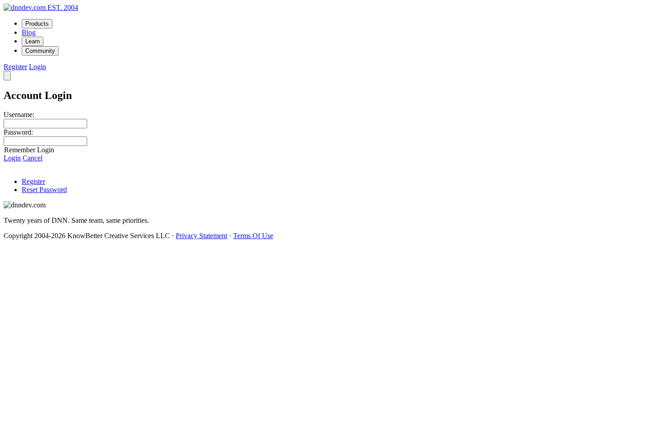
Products (37, 23)
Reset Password (44, 189)
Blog (29, 32)
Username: (19, 114)
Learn (32, 41)
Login (37, 66)
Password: (18, 132)
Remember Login (29, 150)
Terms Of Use (253, 235)
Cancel (32, 158)
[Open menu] (7, 75)
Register (15, 66)
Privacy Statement (201, 235)
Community (40, 50)
